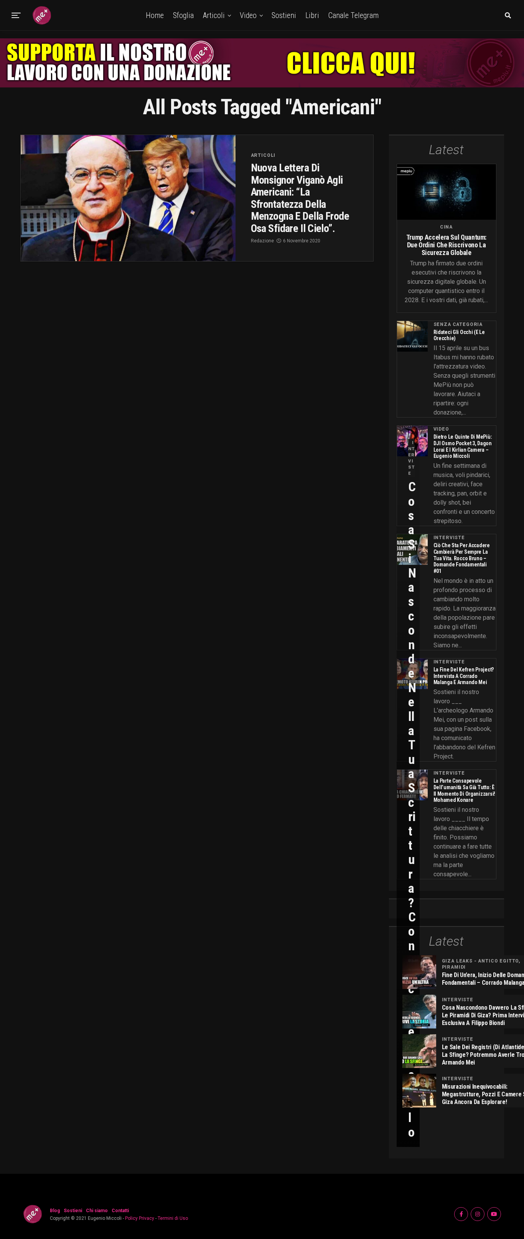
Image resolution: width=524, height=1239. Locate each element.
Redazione (262, 241)
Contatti (120, 1210)
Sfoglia (183, 15)
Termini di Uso (173, 1218)
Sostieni (284, 15)
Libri (312, 15)
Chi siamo (97, 1210)
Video (248, 15)
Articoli (214, 15)
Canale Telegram (353, 15)
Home (155, 15)
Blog (55, 1210)
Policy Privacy (139, 1218)
